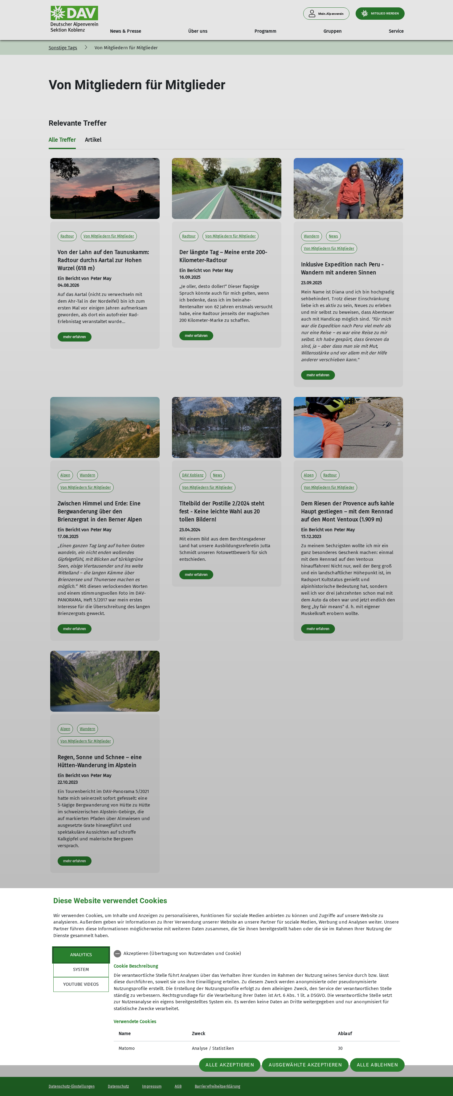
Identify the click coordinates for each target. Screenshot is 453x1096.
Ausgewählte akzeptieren (305, 1065)
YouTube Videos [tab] (81, 984)
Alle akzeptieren (230, 1065)
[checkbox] (257, 954)
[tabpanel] (257, 1002)
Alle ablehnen (377, 1065)
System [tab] (81, 969)
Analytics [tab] (81, 954)
